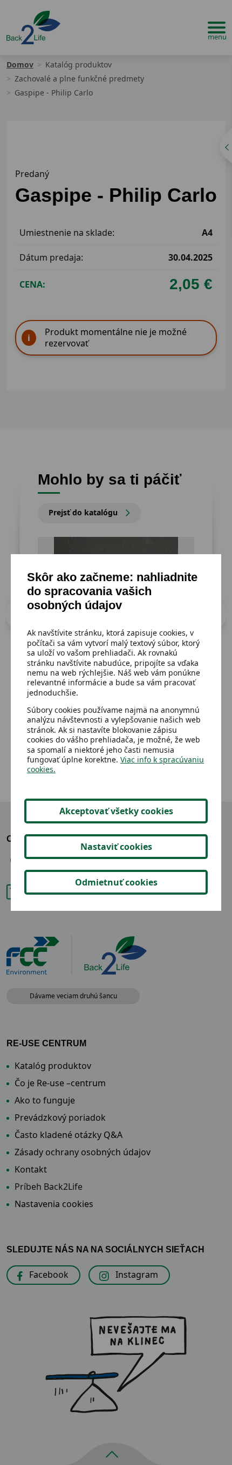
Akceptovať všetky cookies (116, 811)
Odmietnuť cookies (116, 882)
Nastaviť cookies (116, 847)
